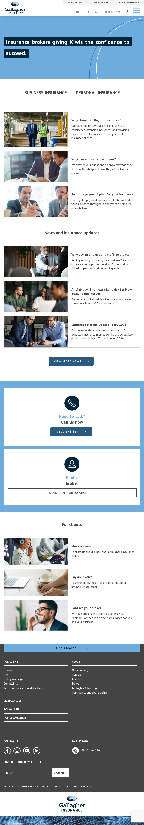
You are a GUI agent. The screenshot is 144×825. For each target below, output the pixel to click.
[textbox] (68, 492)
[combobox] (72, 492)
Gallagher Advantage (85, 688)
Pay (6, 674)
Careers (76, 674)
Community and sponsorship (89, 692)
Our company (80, 670)
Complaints (11, 683)
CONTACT (94, 12)
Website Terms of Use (66, 786)
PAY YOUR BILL (12, 709)
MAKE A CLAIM (12, 701)
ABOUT (80, 12)
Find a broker (66, 648)
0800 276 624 (112, 12)
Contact (77, 679)
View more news (68, 361)
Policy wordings (13, 679)
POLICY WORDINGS (15, 717)
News (75, 683)
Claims (8, 670)
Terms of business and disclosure (24, 688)
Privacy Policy (88, 786)
